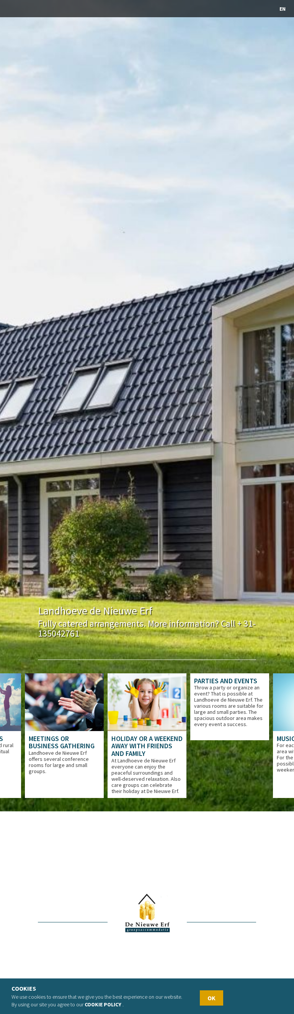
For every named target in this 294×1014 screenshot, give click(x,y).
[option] (64, 735)
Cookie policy (103, 1004)
